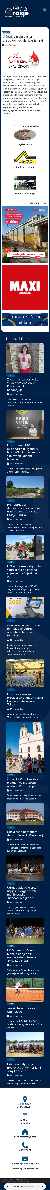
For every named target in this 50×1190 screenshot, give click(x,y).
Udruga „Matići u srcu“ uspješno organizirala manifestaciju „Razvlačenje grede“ (22, 892)
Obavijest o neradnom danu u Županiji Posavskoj (25, 833)
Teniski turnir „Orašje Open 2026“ (21, 1010)
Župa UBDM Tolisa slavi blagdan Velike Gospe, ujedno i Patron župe (23, 782)
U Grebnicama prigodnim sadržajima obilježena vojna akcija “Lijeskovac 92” (24, 571)
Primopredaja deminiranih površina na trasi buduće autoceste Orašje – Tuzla (24, 510)
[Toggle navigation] (44, 9)
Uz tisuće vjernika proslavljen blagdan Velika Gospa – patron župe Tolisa (25, 699)
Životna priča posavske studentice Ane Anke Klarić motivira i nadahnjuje (22, 384)
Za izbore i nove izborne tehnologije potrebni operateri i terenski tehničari (23, 630)
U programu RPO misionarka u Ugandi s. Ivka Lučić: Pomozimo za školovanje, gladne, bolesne (24, 452)
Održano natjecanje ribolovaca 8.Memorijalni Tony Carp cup (24, 1067)
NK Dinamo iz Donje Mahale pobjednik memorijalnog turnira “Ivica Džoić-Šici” (22, 955)
